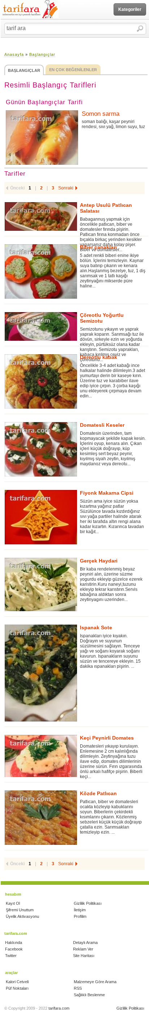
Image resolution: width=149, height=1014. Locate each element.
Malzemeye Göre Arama (95, 982)
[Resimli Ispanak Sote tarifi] (41, 673)
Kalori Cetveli (17, 982)
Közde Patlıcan (98, 793)
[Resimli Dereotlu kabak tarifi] (41, 381)
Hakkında (13, 942)
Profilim (80, 916)
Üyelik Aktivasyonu (22, 916)
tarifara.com (58, 1008)
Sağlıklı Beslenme (89, 995)
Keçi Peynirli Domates (107, 738)
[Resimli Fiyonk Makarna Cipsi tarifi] (41, 517)
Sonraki (65, 188)
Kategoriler (129, 9)
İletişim (80, 910)
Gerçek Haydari (99, 561)
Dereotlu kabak (98, 357)
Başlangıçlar (42, 54)
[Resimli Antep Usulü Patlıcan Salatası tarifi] (41, 216)
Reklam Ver (83, 949)
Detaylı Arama (85, 942)
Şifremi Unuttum (20, 910)
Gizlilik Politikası (88, 903)
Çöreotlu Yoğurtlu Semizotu (102, 318)
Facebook (14, 949)
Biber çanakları (98, 247)
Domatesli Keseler (102, 425)
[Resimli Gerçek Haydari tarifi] (41, 584)
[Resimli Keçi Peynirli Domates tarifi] (41, 756)
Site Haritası (83, 955)
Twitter (11, 955)
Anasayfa (14, 54)
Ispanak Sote (96, 627)
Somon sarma (100, 113)
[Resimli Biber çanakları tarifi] (41, 271)
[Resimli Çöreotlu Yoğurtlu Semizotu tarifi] (41, 326)
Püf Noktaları (17, 988)
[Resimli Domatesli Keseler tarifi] (41, 449)
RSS (78, 988)
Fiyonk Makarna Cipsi (106, 493)
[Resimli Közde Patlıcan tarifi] (41, 817)
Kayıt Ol (13, 903)
